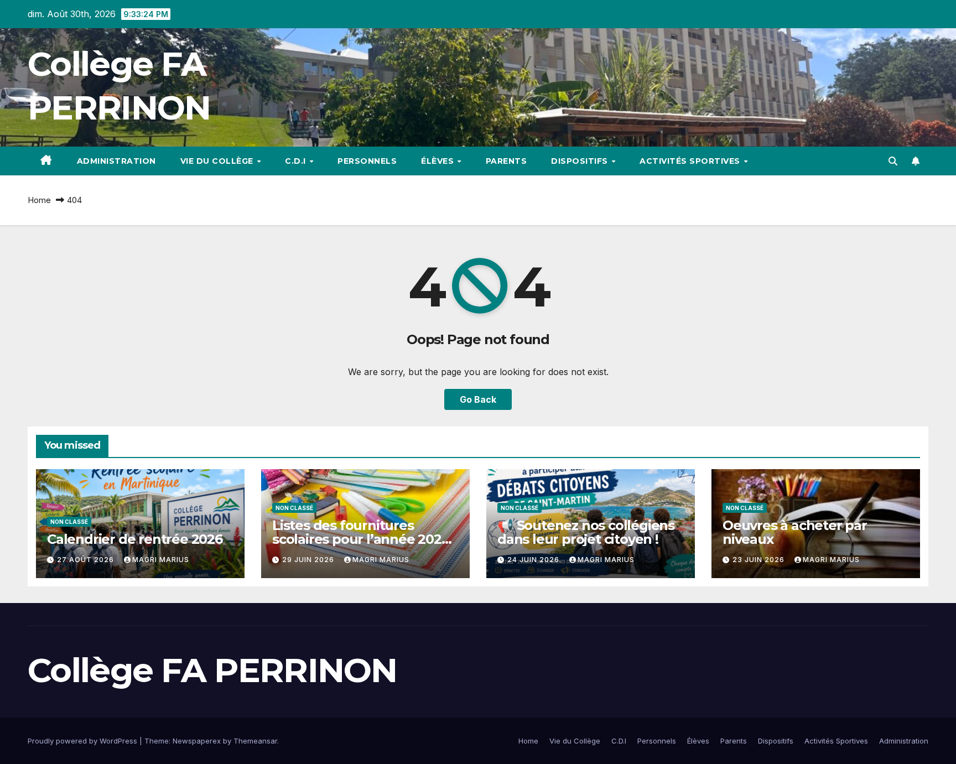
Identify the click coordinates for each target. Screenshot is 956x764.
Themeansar (255, 740)
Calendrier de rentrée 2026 (134, 539)
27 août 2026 (86, 559)
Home (39, 200)
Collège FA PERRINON (212, 669)
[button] (892, 161)
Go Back (478, 399)
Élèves (438, 161)
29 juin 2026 (309, 559)
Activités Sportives (691, 161)
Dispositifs (580, 161)
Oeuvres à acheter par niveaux (795, 532)
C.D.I (296, 161)
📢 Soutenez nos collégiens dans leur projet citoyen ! (585, 532)
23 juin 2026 (759, 559)
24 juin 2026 (534, 559)
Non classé (69, 521)
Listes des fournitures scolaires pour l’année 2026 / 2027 (364, 539)
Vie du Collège (218, 161)
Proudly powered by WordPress (83, 740)
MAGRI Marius (160, 559)
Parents (506, 161)
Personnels (367, 161)
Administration (116, 161)
